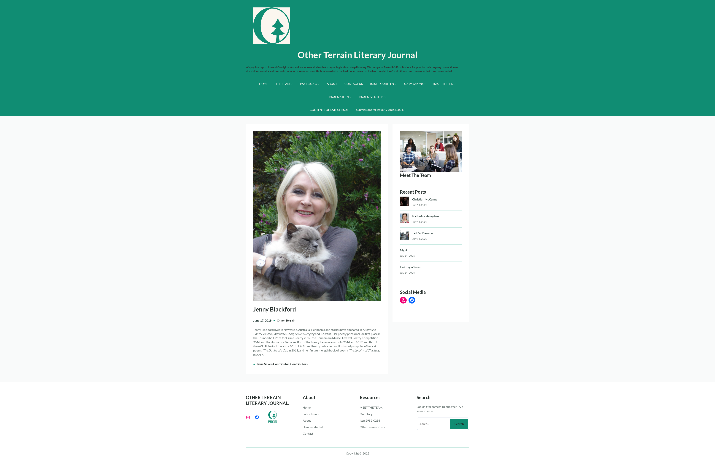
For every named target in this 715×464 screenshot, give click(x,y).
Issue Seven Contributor (273, 364)
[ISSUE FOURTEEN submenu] (396, 84)
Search (459, 424)
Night (403, 250)
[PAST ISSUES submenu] (319, 84)
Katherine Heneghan (425, 216)
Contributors (299, 364)
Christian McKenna (424, 199)
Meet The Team (415, 175)
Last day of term (410, 267)
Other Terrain (286, 320)
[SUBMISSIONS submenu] (425, 84)
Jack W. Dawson (422, 233)
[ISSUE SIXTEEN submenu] (350, 97)
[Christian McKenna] (404, 202)
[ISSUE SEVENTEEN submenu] (385, 97)
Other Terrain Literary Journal (357, 54)
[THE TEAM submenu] (292, 84)
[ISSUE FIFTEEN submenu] (455, 84)
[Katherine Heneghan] (404, 218)
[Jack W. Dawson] (404, 235)
